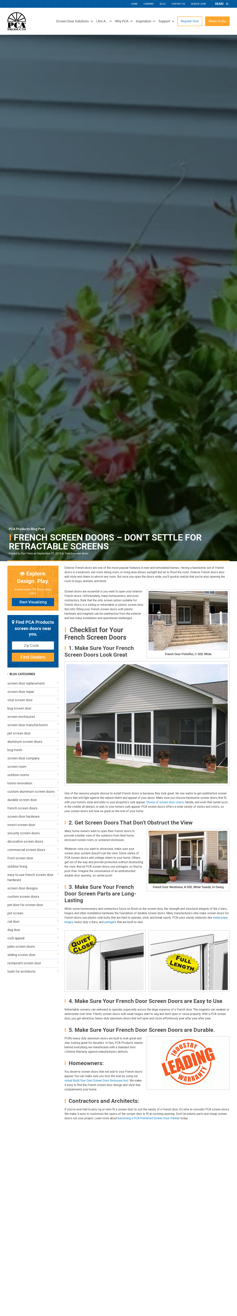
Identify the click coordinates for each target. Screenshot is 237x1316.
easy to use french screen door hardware (30, 877)
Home (134, 4)
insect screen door (21, 825)
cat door (13, 921)
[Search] (227, 4)
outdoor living (17, 866)
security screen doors (23, 833)
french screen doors (77, 553)
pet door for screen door (25, 905)
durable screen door (22, 800)
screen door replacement (26, 683)
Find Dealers (33, 657)
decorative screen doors (25, 841)
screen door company (23, 758)
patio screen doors (21, 946)
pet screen (15, 913)
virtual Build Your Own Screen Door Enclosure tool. (97, 1080)
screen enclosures (21, 717)
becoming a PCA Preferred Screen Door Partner (149, 1118)
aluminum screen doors (24, 742)
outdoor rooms (18, 775)
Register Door (190, 21)
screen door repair (20, 692)
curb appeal (15, 938)
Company (148, 4)
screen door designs (22, 888)
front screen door (20, 858)
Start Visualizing (33, 602)
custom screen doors (23, 896)
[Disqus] (147, 1172)
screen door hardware (23, 816)
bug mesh (14, 750)
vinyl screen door (20, 700)
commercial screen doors (26, 850)
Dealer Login (198, 4)
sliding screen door (21, 955)
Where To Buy (217, 21)
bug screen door (19, 708)
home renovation (19, 783)
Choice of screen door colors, (165, 802)
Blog (163, 4)
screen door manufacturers (27, 725)
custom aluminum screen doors (31, 791)
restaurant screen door (24, 963)
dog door (13, 930)
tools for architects (21, 971)
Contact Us (178, 4)
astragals (110, 922)
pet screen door (19, 733)
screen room (16, 766)
